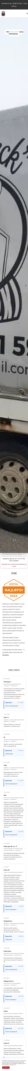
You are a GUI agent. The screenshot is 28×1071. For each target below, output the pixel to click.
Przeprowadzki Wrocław (11, 554)
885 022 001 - (18, 3)
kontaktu (5, 655)
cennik (13, 564)
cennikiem (21, 643)
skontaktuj (20, 564)
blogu (17, 645)
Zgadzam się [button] (6, 1067)
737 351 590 (21, 559)
